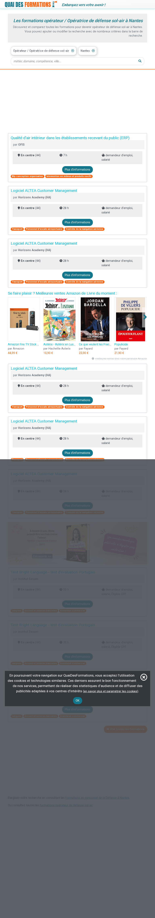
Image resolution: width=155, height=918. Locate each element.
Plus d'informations (77, 169)
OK (78, 700)
